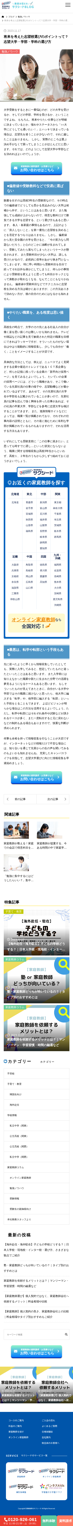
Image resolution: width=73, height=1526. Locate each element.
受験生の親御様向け (20, 1209)
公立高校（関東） (19, 1136)
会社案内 (46, 1437)
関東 (57, 494)
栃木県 (57, 531)
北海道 (15, 494)
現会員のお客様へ (50, 1443)
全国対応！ (36, 623)
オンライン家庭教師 (20, 1177)
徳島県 (43, 564)
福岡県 (57, 564)
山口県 (29, 587)
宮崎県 (57, 593)
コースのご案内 (16, 1421)
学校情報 (12, 1115)
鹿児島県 (57, 599)
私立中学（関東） (19, 1125)
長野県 (43, 531)
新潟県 (43, 502)
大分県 (57, 587)
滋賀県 (15, 587)
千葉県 (57, 513)
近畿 (15, 556)
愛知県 (43, 548)
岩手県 (29, 508)
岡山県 (29, 576)
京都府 (15, 576)
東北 (29, 494)
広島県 (29, 582)
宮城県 (29, 513)
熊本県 (57, 582)
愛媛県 (43, 576)
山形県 (29, 525)
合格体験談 (47, 1432)
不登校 (10, 1073)
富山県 (43, 508)
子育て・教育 (13, 911)
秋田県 (29, 519)
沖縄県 (57, 605)
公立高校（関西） (19, 1146)
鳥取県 (29, 564)
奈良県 (15, 582)
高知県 (43, 582)
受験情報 (14, 1198)
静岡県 (43, 542)
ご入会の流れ (48, 1421)
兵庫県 (15, 570)
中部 (43, 494)
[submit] (66, 1334)
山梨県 (43, 525)
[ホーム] (3, 17)
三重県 (15, 593)
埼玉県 (57, 519)
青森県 (29, 502)
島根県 (29, 570)
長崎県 (57, 576)
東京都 (57, 502)
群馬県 (57, 536)
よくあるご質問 (49, 1426)
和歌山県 (15, 599)
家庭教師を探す (16, 1432)
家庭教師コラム (14, 959)
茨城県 (57, 525)
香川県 (43, 570)
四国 (43, 556)
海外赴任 (14, 1104)
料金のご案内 (15, 1426)
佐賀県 (57, 570)
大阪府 (15, 564)
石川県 (43, 513)
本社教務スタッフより (19, 1219)
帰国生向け (16, 1094)
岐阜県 (43, 536)
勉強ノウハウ (10, 51)
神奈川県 (57, 508)
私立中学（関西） (19, 1157)
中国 (29, 556)
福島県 (29, 531)
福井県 (43, 519)
